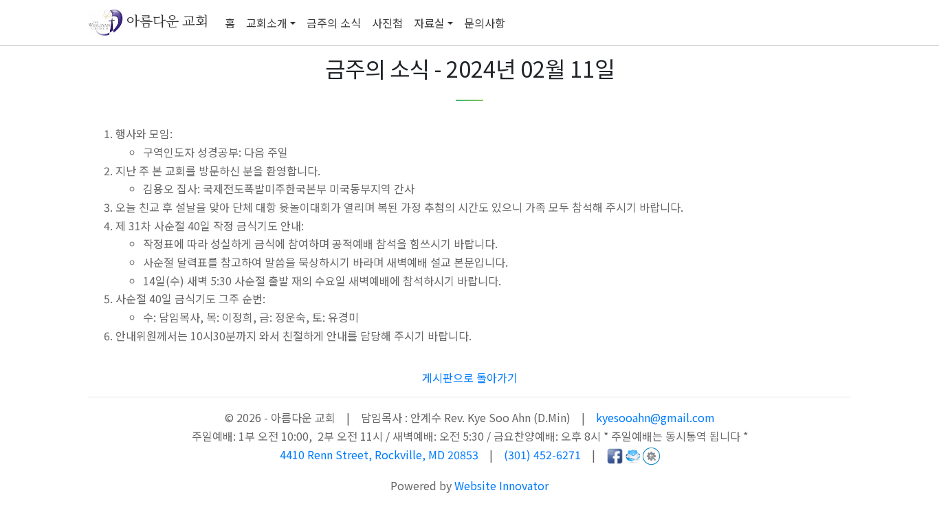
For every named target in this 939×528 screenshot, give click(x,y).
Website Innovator (501, 485)
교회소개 (266, 22)
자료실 (429, 22)
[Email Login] (633, 454)
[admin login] (651, 454)
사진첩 (387, 22)
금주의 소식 (334, 22)
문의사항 (484, 22)
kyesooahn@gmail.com (655, 417)
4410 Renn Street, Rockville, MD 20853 (380, 454)
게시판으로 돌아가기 (470, 377)
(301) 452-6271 (542, 454)
